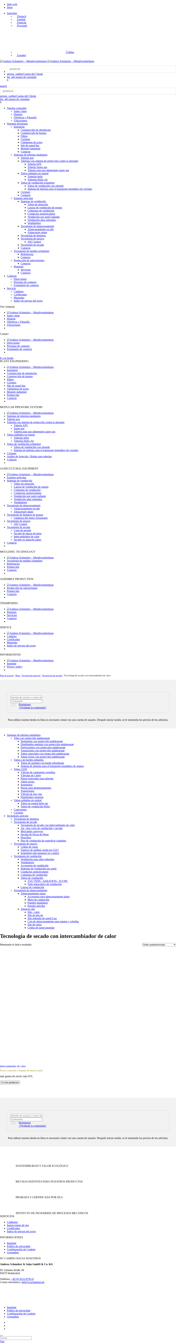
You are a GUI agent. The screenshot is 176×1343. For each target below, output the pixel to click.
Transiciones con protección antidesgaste (43, 750)
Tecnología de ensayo (32, 238)
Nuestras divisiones (17, 123)
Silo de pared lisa (30, 145)
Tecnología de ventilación (28, 856)
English (20, 19)
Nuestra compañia (16, 108)
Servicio (11, 288)
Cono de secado (22, 530)
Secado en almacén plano (27, 539)
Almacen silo (28, 909)
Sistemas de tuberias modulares (30, 154)
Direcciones (20, 279)
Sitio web (12, 4)
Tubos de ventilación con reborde (46, 185)
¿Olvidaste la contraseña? (32, 707)
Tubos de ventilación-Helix (35, 806)
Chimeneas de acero (31, 142)
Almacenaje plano (37, 232)
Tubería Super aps (37, 167)
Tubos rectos (27, 781)
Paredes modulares (38, 902)
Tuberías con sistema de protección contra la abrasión (49, 160)
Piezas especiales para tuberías (37, 778)
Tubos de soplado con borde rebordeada (42, 763)
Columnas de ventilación (41, 210)
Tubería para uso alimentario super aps (48, 170)
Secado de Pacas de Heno (35, 834)
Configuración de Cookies (21, 1249)
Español (21, 55)
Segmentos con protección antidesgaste (42, 741)
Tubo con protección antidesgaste (32, 738)
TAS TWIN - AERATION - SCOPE (48, 881)
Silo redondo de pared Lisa (42, 918)
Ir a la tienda (6, 358)
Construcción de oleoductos (36, 129)
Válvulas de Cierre (31, 775)
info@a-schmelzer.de (32, 1282)
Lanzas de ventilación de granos (45, 207)
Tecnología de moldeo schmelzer (31, 251)
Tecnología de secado (32, 244)
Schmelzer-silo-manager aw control (40, 853)
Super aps (19, 428)
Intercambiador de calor (26, 536)
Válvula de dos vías (31, 794)
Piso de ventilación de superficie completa (43, 840)
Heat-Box (26, 837)
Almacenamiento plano (33, 893)
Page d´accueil (7, 675)
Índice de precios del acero (21, 1231)
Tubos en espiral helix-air (34, 803)
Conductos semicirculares (41, 213)
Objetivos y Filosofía (25, 117)
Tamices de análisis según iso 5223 (39, 850)
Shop (10, 7)
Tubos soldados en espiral (34, 173)
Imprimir (11, 663)
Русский (21, 25)
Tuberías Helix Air (38, 179)
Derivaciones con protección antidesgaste (43, 747)
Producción (13, 395)
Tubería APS (34, 164)
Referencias (27, 254)
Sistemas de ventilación (33, 201)
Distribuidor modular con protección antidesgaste (47, 744)
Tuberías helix (35, 176)
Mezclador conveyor (32, 831)
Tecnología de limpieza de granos (25, 514)
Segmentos (26, 784)
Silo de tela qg (35, 915)
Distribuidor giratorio (32, 797)
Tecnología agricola (31, 675)
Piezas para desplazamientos (36, 787)
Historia (18, 114)
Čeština (69, 52)
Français (21, 22)
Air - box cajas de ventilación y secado (42, 828)
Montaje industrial (30, 148)
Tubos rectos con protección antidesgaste (43, 756)
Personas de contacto (25, 282)
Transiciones (27, 790)
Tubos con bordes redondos (29, 759)
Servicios (26, 269)
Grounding (13, 1252)
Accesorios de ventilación (34, 865)
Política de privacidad (18, 1246)
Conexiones (20, 809)
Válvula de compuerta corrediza (38, 772)
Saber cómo (20, 111)
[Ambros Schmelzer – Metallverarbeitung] (23, 61)
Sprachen (12, 13)
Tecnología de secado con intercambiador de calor (48, 825)
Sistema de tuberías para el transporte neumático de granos (52, 766)
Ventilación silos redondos (42, 220)
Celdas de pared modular (41, 927)
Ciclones (25, 139)
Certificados (20, 294)
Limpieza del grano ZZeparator (31, 517)
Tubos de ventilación (32, 877)
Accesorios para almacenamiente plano (49, 896)
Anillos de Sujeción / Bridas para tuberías (29, 456)
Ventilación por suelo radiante (44, 216)
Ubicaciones (20, 120)
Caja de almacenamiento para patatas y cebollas (53, 921)
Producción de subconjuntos (29, 260)
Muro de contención (38, 899)
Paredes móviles (36, 905)
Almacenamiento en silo (41, 229)
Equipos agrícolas (23, 198)
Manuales (19, 297)
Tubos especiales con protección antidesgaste (45, 753)
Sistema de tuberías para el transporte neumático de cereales (60, 188)
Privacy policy (15, 666)
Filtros (24, 136)
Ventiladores (34, 223)
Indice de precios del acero (28, 300)
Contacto (25, 151)
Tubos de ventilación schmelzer (38, 182)
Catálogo (19, 291)
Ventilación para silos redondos (37, 859)
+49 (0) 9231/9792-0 (22, 1279)
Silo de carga (35, 924)
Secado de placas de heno (28, 533)
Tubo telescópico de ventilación (45, 884)
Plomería (18, 266)
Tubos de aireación (38, 204)
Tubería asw (27, 157)
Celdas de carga (29, 846)
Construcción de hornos (33, 133)
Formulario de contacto (26, 285)
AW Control (34, 241)
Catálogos (12, 1222)
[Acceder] (13, 704)
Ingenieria (19, 126)
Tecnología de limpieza (33, 235)
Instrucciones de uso (18, 1225)
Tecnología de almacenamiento (37, 226)
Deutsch (21, 16)
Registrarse (25, 704)
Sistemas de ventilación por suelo (39, 868)
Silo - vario (34, 912)
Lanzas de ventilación (32, 887)
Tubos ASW (20, 769)
